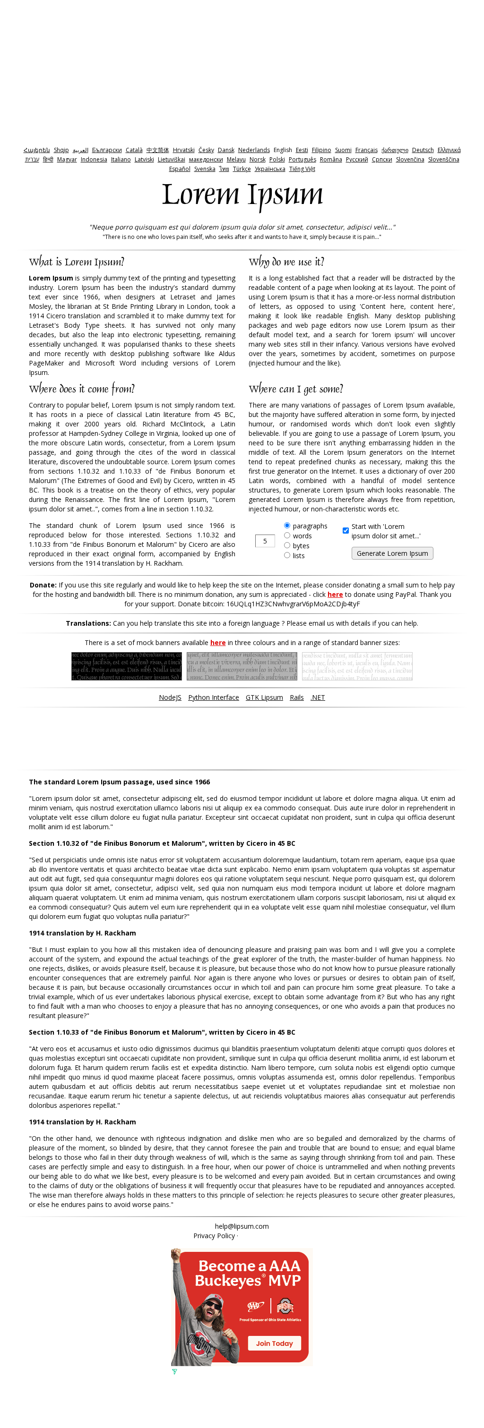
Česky (206, 150)
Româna (331, 159)
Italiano (121, 159)
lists (299, 555)
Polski (277, 159)
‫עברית (32, 159)
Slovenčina (410, 159)
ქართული (394, 150)
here (335, 594)
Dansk (226, 150)
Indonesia (94, 159)
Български (107, 150)
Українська (270, 169)
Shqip (61, 150)
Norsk (258, 159)
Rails (297, 697)
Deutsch (423, 150)
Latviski (144, 159)
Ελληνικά (449, 150)
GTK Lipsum (264, 697)
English (283, 150)
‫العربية (80, 150)
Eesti (302, 150)
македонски (206, 159)
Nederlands (254, 150)
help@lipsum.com (242, 1226)
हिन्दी (48, 159)
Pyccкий (357, 159)
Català (134, 150)
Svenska (205, 169)
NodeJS (170, 697)
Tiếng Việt (302, 169)
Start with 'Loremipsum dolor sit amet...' (386, 531)
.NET (318, 697)
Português (302, 159)
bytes (301, 545)
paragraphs (310, 525)
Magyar (67, 159)
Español (179, 169)
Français (366, 150)
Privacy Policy (214, 1235)
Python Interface (213, 697)
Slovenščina (443, 159)
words (302, 535)
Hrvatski (184, 150)
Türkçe (242, 169)
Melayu (236, 159)
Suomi (343, 150)
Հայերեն (37, 150)
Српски (382, 159)
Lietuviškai (171, 159)
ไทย (224, 169)
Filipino (321, 150)
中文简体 (158, 150)
